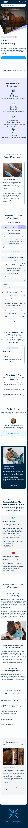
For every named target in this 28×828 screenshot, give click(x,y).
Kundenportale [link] (13, 485)
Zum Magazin (7, 782)
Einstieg (4, 70)
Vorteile (9, 70)
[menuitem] (19, 2)
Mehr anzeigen (12, 321)
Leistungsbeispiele (17, 70)
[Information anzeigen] (24, 271)
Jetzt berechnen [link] (13, 57)
